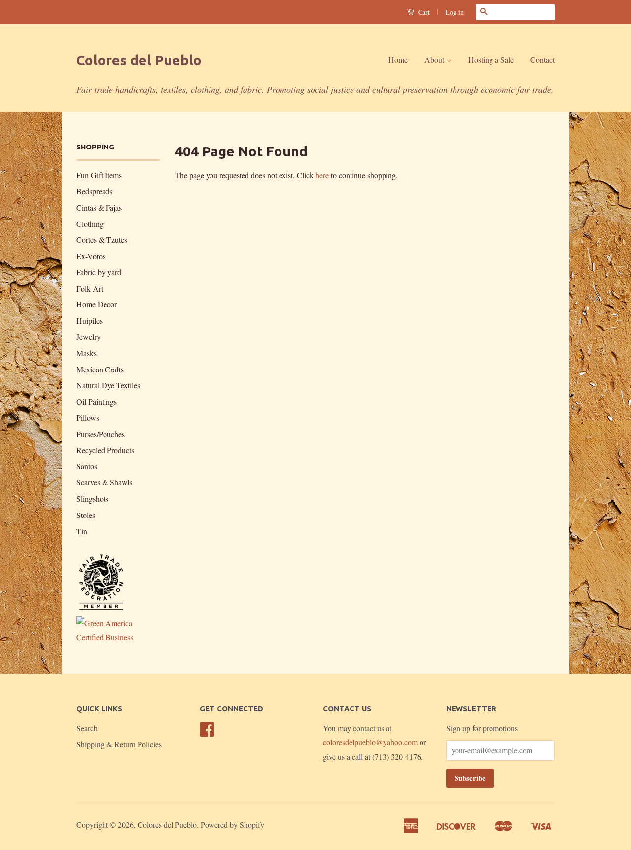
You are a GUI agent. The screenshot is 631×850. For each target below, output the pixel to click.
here (322, 175)
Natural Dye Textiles (108, 385)
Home (398, 59)
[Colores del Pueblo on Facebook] (207, 732)
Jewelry (88, 337)
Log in (454, 12)
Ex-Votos (90, 256)
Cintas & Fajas (99, 207)
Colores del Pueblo (139, 60)
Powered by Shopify (232, 824)
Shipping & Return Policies (119, 744)
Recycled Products (105, 450)
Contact (542, 59)
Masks (86, 353)
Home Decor (96, 304)
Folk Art (89, 288)
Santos (86, 466)
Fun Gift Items (99, 175)
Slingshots (92, 498)
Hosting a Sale (491, 59)
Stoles (85, 515)
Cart (423, 12)
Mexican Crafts (100, 369)
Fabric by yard (98, 272)
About (435, 59)
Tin (81, 531)
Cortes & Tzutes (101, 239)
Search (87, 728)
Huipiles (89, 320)
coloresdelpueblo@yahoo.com (370, 742)
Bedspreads (94, 191)
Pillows (87, 417)
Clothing (90, 224)
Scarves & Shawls (104, 482)
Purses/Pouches (100, 434)
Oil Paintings (96, 401)
